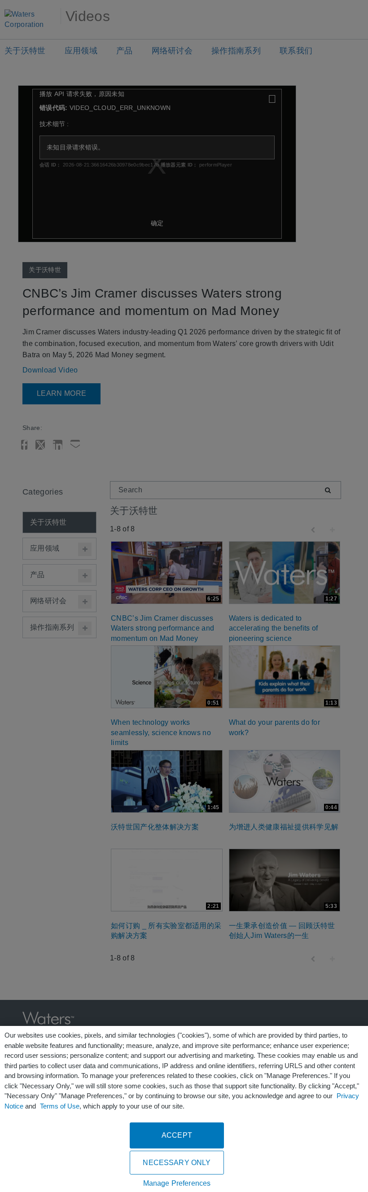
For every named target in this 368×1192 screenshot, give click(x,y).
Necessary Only (176, 1162)
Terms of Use (59, 1106)
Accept (177, 1135)
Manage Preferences (177, 1183)
